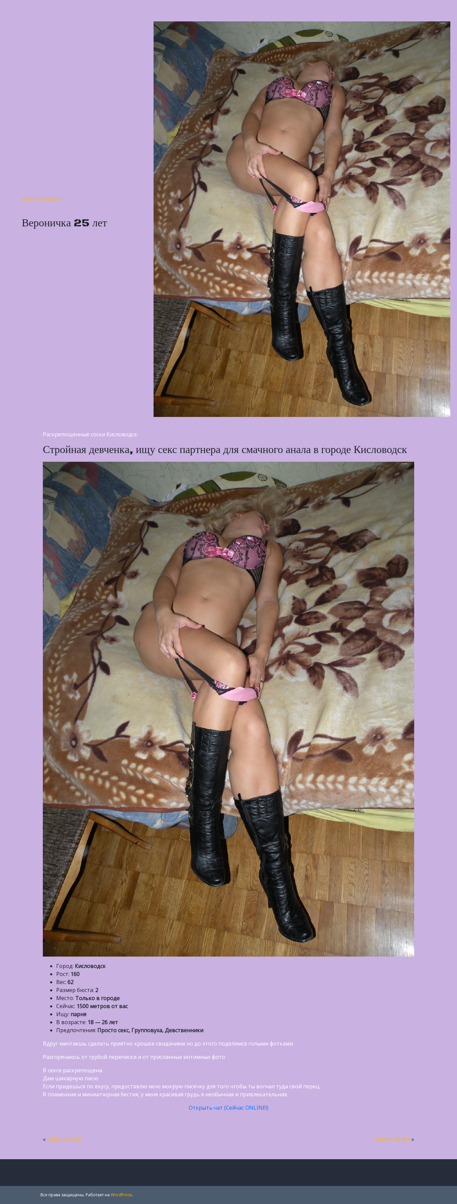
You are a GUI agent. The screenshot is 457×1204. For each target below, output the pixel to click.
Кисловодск (41, 199)
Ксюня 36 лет (393, 1139)
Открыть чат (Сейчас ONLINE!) (228, 1107)
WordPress (121, 1195)
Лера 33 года (64, 1139)
